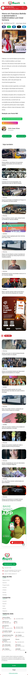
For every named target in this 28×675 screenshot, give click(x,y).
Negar (14, 669)
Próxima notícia (20, 136)
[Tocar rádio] (3, 7)
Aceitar (14, 665)
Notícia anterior (7, 136)
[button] (25, 652)
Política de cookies (13, 673)
